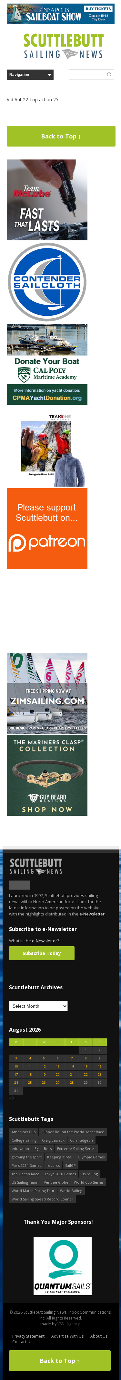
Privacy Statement (28, 1336)
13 (58, 1066)
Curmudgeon (81, 1140)
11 (30, 1066)
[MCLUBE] (47, 239)
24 (16, 1082)
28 (72, 1082)
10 (16, 1066)
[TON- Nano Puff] (47, 485)
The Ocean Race (25, 1173)
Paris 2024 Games (26, 1165)
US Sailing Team (25, 1182)
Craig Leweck (53, 1140)
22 (86, 1074)
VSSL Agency (68, 1324)
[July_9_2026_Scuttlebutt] (47, 403)
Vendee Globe (56, 1182)
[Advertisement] (47, 611)
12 (44, 1066)
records (53, 1165)
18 (30, 1074)
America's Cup (24, 1131)
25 (30, 1082)
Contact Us (22, 1341)
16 (100, 1066)
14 (72, 1066)
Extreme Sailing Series (76, 1148)
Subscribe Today (42, 953)
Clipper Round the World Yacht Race (72, 1131)
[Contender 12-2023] (47, 321)
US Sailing (89, 1173)
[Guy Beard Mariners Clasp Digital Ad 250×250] (47, 814)
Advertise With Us (67, 1336)
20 (58, 1074)
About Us (98, 1336)
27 (58, 1082)
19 (44, 1074)
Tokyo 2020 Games (60, 1173)
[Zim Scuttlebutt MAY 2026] (47, 732)
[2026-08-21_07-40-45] (61, 22)
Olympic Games (91, 1157)
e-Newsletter (92, 914)
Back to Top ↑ (61, 136)
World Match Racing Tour (33, 1190)
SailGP (70, 1165)
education (20, 1148)
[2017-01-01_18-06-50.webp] (58, 1266)
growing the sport (27, 1157)
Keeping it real (59, 1157)
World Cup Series (88, 1182)
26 (44, 1082)
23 (100, 1074)
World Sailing (71, 1190)
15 (86, 1066)
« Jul (12, 1098)
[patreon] (47, 568)
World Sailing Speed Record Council (42, 1199)
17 (16, 1074)
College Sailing (24, 1140)
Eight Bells (43, 1148)
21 (72, 1074)
